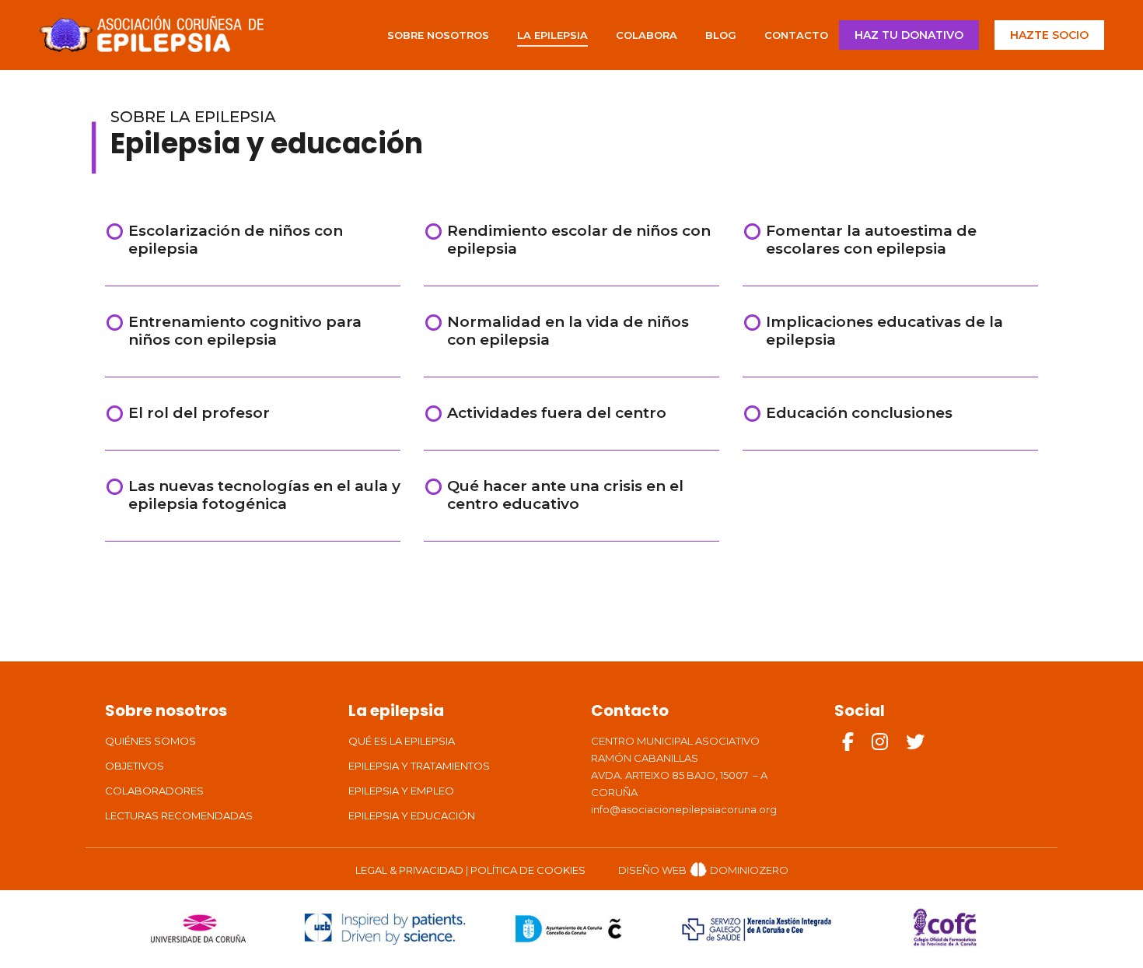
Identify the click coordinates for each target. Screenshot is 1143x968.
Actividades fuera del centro (556, 413)
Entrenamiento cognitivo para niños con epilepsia (245, 331)
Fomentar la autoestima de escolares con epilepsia (871, 240)
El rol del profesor (199, 413)
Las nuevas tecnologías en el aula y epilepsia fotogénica (264, 495)
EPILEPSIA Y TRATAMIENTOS (419, 765)
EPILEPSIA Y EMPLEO (401, 790)
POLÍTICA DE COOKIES (527, 870)
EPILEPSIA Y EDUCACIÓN (411, 815)
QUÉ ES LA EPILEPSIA (401, 741)
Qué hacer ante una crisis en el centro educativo (565, 495)
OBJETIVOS (134, 765)
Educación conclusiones (859, 413)
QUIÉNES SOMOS (150, 741)
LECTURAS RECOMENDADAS (179, 815)
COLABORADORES (154, 790)
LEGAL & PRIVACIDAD (409, 870)
